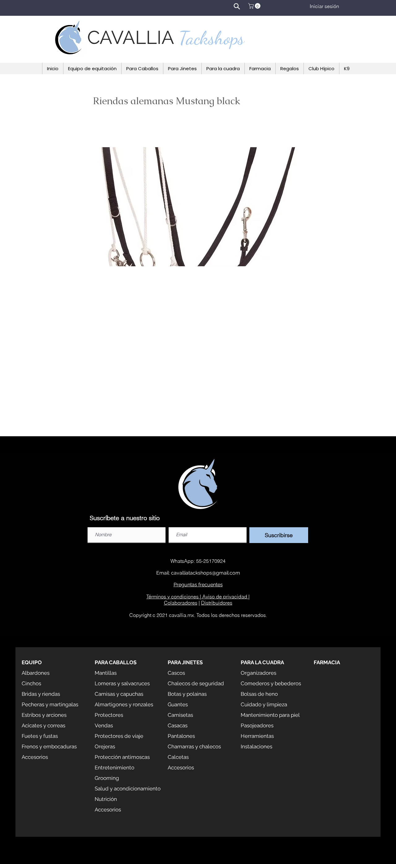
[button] (255, 6)
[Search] (237, 6)
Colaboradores (180, 603)
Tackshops (211, 38)
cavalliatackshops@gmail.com (205, 573)
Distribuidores (216, 603)
